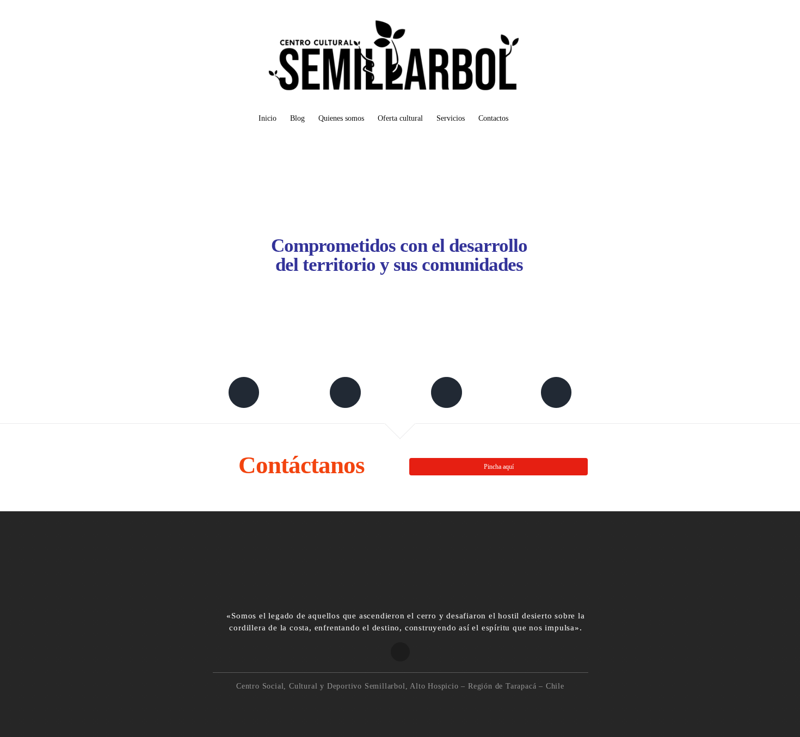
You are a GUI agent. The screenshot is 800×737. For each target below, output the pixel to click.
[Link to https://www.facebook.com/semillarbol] (244, 392)
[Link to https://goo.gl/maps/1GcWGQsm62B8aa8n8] (400, 651)
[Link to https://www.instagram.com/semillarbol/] (446, 392)
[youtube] (435, 707)
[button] (525, 119)
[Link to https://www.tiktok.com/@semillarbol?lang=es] (556, 392)
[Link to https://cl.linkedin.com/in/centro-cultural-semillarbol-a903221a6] (345, 392)
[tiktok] (412, 707)
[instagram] (389, 707)
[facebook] (365, 707)
